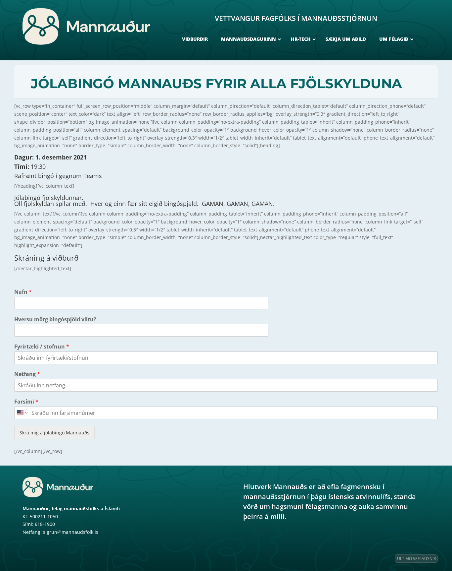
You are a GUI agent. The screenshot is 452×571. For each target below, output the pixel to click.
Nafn (23, 291)
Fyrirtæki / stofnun (41, 346)
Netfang (27, 374)
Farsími (26, 401)
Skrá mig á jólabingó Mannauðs (54, 432)
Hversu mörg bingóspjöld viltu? (55, 319)
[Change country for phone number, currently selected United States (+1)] (21, 413)
